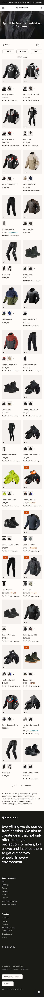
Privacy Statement (18, 966)
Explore (4, 937)
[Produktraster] (37, 44)
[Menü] (3, 7)
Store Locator (7, 934)
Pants (37, 51)
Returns (4, 888)
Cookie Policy (6, 966)
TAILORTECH (7, 931)
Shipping (5, 885)
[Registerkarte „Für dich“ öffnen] (39, 992)
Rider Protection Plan (9, 901)
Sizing (4, 894)
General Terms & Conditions (10, 969)
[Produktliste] (40, 44)
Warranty (5, 891)
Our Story (5, 918)
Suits (9, 51)
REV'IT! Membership (9, 904)
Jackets (23, 51)
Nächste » (29, 786)
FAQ (3, 881)
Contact (5, 898)
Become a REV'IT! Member (32, 2)
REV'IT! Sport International (15, 989)
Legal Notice (24, 969)
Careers (5, 924)
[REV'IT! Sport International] (22, 8)
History (4, 921)
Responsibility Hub (8, 927)
